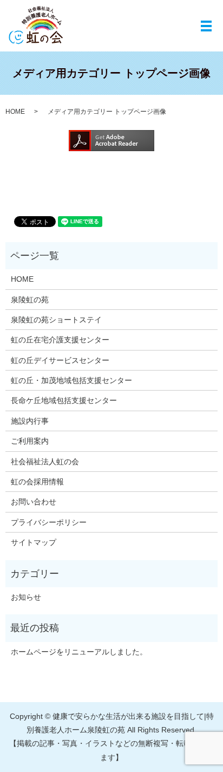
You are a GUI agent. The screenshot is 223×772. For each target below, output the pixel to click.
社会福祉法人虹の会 (45, 461)
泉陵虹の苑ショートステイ (56, 319)
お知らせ (26, 597)
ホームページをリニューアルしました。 (79, 651)
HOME (15, 111)
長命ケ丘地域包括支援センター (64, 400)
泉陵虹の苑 (30, 299)
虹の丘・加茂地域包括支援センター (71, 380)
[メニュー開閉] (206, 26)
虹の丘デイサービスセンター (60, 360)
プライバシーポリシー (49, 522)
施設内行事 (30, 421)
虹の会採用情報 (37, 481)
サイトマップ (33, 542)
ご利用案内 (30, 441)
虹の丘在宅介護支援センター (60, 339)
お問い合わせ (33, 501)
